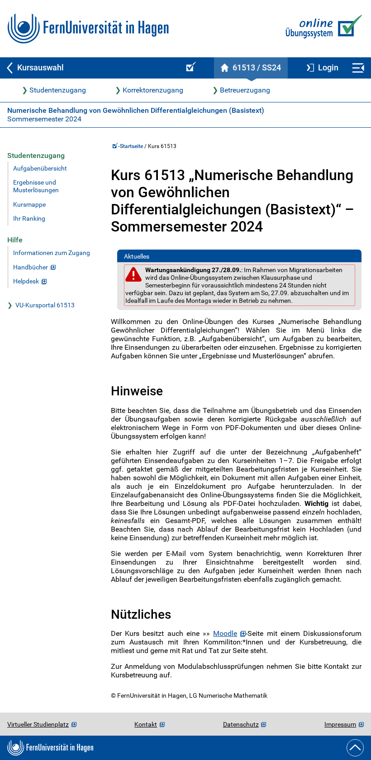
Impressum (340, 724)
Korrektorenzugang (153, 90)
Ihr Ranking (29, 218)
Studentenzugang (57, 90)
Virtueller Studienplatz (38, 724)
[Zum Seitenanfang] (355, 747)
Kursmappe (29, 205)
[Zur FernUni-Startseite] (88, 29)
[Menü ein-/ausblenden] (358, 68)
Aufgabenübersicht (40, 168)
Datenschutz (241, 724)
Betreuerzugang (245, 90)
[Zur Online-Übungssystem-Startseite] (322, 29)
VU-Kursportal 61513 (45, 305)
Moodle (225, 633)
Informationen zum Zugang (51, 253)
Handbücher (30, 267)
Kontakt (145, 724)
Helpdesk (26, 281)
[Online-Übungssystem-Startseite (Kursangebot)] (189, 68)
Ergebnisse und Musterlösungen (36, 186)
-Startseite (131, 146)
